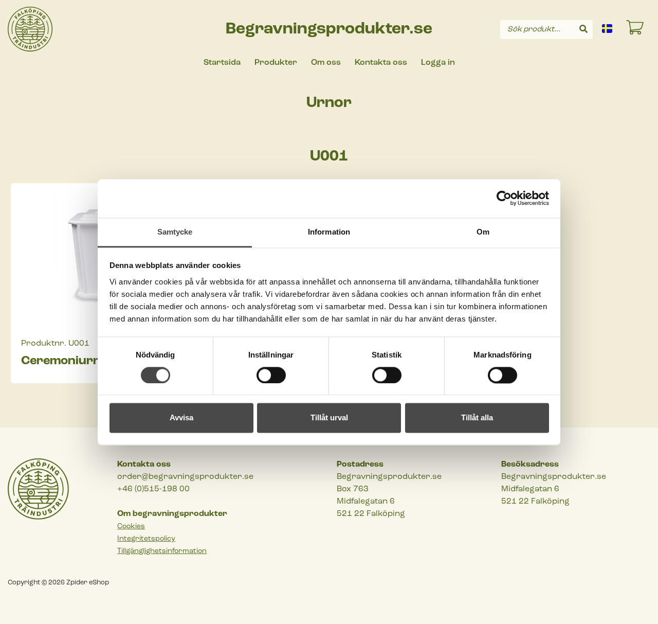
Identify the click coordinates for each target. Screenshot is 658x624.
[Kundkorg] (635, 29)
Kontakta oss (381, 63)
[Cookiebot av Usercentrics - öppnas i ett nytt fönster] (504, 198)
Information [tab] (329, 231)
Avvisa (181, 418)
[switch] (271, 375)
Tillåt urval (329, 418)
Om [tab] (483, 231)
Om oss (326, 63)
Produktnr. (43, 344)
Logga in (438, 63)
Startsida (222, 63)
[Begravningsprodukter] (30, 29)
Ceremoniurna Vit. (76, 361)
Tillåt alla (477, 418)
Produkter (275, 63)
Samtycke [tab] (175, 231)
